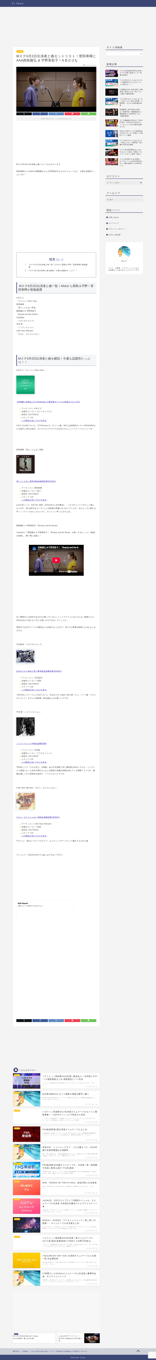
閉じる (60, 260)
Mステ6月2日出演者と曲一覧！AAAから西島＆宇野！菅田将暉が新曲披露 (58, 265)
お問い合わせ (114, 217)
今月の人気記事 (115, 235)
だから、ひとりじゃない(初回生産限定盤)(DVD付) (38, 817)
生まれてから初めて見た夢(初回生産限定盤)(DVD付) (39, 671)
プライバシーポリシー (117, 229)
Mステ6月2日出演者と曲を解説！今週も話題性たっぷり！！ (53, 270)
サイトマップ (114, 223)
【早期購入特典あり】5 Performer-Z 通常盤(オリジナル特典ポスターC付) (48, 402)
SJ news (18, 3)
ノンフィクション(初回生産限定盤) (31, 744)
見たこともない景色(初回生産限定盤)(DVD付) (36, 481)
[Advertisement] (56, 27)
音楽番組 (19, 51)
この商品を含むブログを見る (34, 421)
